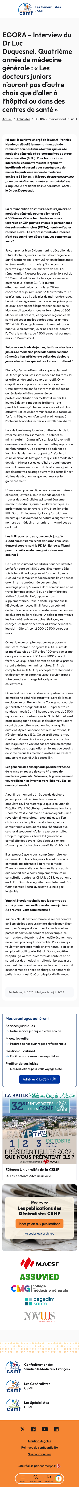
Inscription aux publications (39, 1223)
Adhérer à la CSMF (37, 1079)
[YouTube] (45, 1428)
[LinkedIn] (56, 1428)
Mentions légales (39, 1441)
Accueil (7, 119)
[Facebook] (33, 1428)
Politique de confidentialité (39, 1447)
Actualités (23, 119)
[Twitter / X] (22, 1428)
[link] (50, 1466)
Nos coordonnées (39, 1454)
